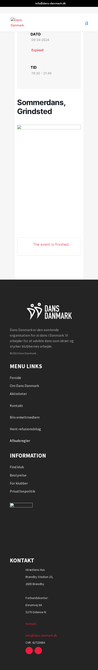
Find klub (17, 467)
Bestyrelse (18, 475)
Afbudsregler (20, 440)
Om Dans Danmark (24, 385)
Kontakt (16, 405)
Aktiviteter (18, 393)
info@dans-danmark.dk (41, 635)
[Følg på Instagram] (38, 650)
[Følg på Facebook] (29, 650)
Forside (15, 377)
